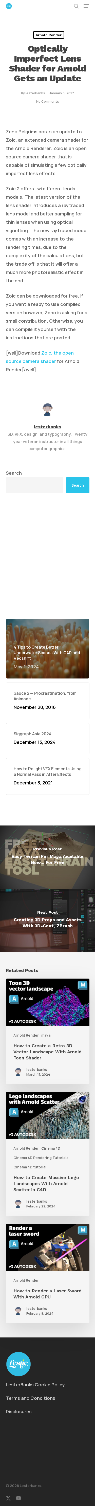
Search (14, 473)
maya (45, 1035)
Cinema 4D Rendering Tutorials (40, 1157)
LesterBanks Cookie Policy (35, 1385)
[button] (86, 6)
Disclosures (19, 1411)
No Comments (47, 101)
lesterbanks (35, 93)
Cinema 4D (50, 1148)
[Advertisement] (47, 555)
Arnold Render (49, 35)
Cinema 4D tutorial (29, 1167)
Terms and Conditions (30, 1398)
